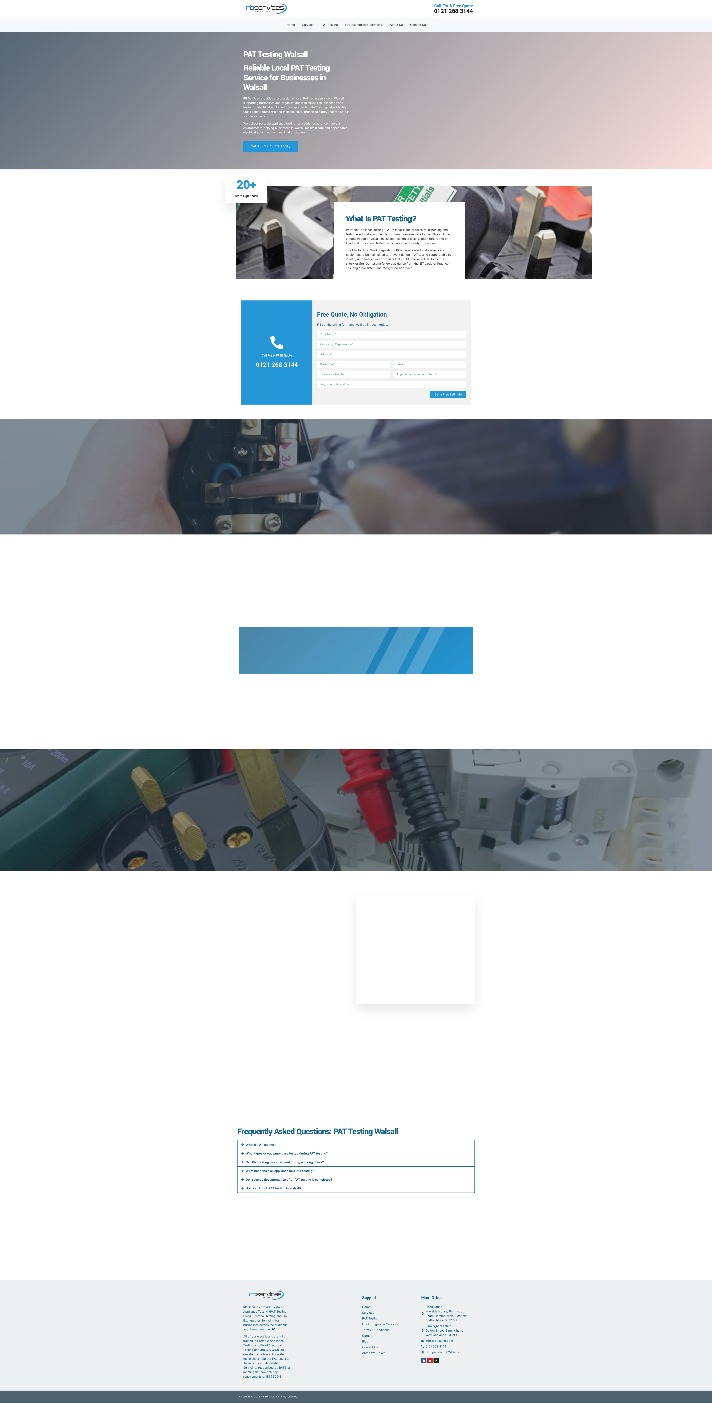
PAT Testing (330, 25)
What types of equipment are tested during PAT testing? (287, 1153)
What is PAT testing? (261, 1144)
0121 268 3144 (277, 365)
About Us (396, 25)
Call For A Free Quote (453, 9)
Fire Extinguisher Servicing (363, 25)
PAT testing (393, 230)
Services (308, 25)
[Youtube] (430, 1360)
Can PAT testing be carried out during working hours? (285, 1162)
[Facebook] (423, 1360)
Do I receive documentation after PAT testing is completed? (289, 1179)
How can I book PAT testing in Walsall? (273, 1188)
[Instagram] (436, 1360)
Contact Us (418, 25)
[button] (356, 1144)
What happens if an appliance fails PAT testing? (280, 1171)
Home (290, 25)
